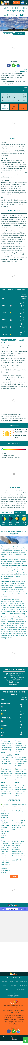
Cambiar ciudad (8, 34)
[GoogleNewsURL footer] (18, 1031)
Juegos (7, 989)
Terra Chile (4, 982)
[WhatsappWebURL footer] (14, 1031)
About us (16, 1012)
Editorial (18, 996)
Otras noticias (20, 989)
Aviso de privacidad (15, 1010)
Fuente (21, 71)
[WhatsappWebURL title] (14, 65)
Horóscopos (23, 985)
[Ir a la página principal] (5, 3)
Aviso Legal (6, 1010)
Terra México (23, 982)
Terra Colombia (14, 982)
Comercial (10, 996)
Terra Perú (4, 985)
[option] (5, 107)
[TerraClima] (22, 2)
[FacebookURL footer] (9, 1031)
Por (24, 69)
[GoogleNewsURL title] (18, 65)
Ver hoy (19, 34)
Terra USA (14, 985)
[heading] (14, 876)
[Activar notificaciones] (18, 1040)
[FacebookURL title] (9, 65)
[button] (27, 3)
